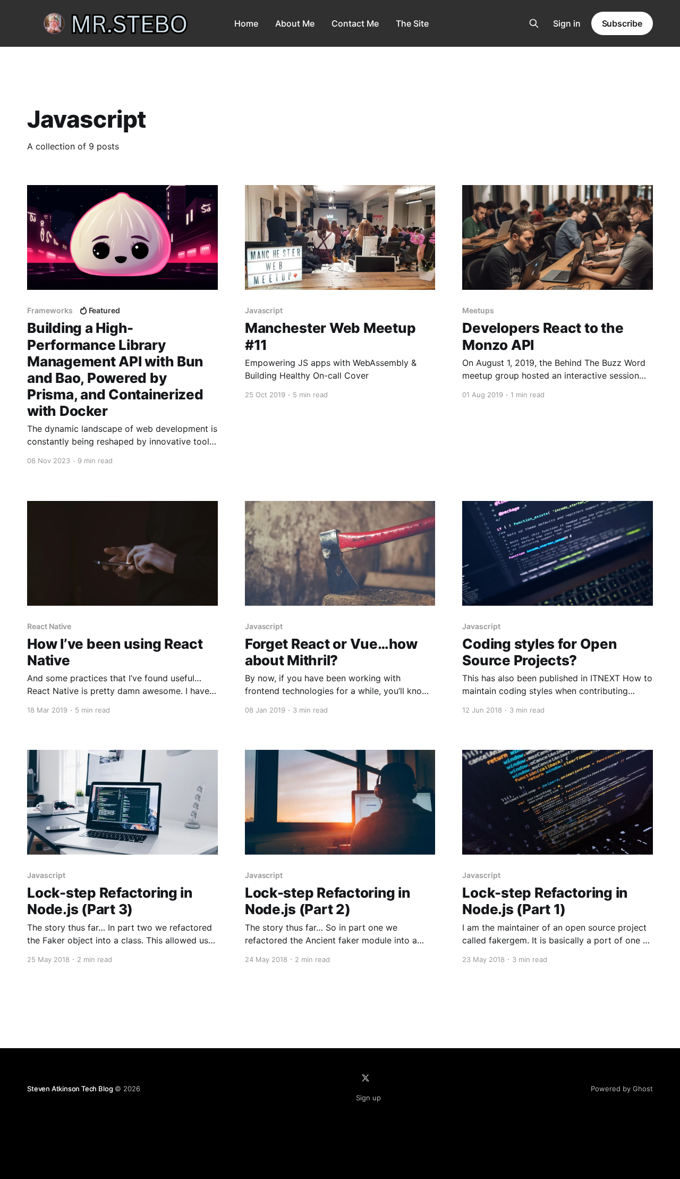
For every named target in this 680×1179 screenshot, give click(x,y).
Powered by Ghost (622, 1088)
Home (246, 23)
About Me (294, 23)
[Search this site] (533, 23)
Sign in (567, 23)
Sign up (368, 1097)
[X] (365, 1078)
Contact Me (355, 23)
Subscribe (622, 23)
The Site (412, 23)
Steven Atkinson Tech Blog (70, 1088)
